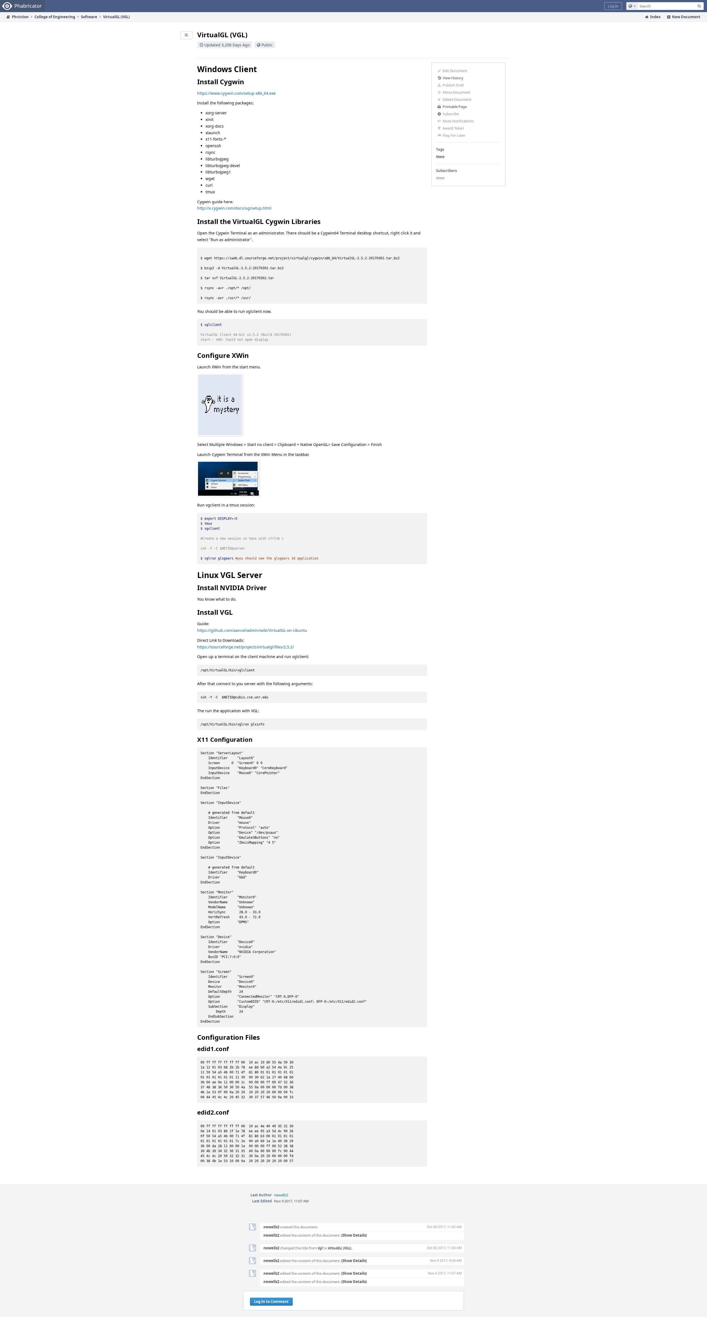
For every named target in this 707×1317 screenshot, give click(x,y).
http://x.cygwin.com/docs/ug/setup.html (234, 208)
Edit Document (455, 70)
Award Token (453, 128)
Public (267, 44)
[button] (613, 6)
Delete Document (457, 99)
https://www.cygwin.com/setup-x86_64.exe (236, 93)
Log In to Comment (271, 1301)
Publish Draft (453, 85)
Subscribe (451, 113)
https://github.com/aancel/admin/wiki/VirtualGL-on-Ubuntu (252, 630)
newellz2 (281, 1194)
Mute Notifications (458, 120)
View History (453, 77)
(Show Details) (354, 1235)
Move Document (456, 92)
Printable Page (455, 106)
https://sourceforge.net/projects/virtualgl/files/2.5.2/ (245, 647)
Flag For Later (454, 135)
